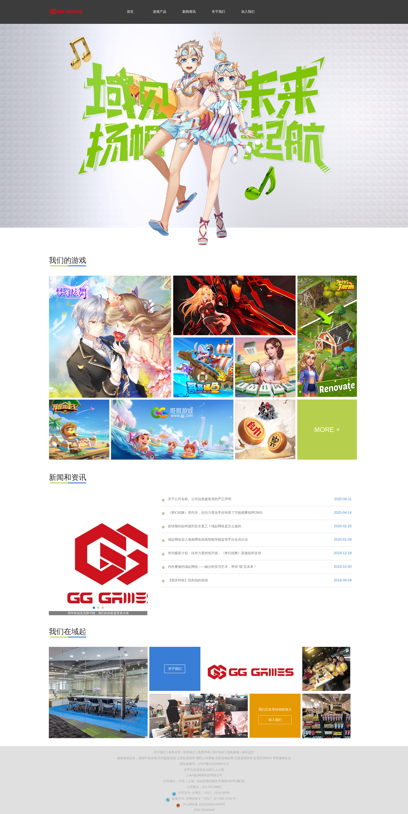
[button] (94, 608)
